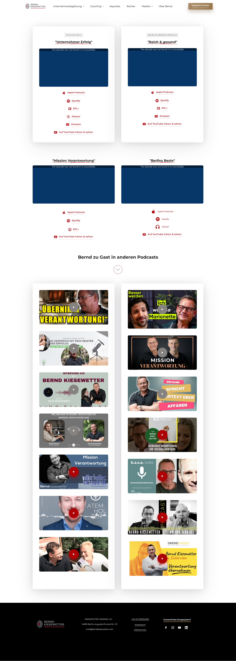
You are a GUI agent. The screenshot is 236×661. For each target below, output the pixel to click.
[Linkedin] (187, 627)
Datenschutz (140, 630)
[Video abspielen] (74, 307)
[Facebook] (167, 627)
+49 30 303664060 (140, 619)
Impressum (140, 625)
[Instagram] (173, 627)
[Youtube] (180, 627)
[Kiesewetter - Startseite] (36, 6)
